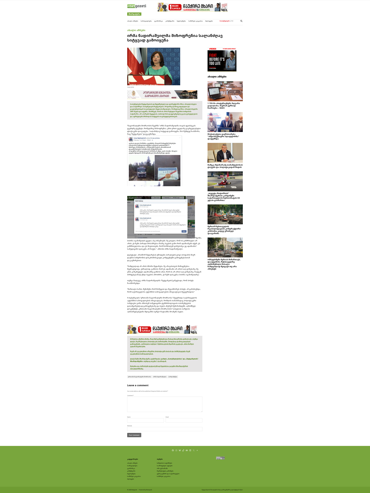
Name (129, 417)
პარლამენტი (172, 377)
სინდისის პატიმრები (164, 463)
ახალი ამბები (132, 21)
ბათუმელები (225, 21)
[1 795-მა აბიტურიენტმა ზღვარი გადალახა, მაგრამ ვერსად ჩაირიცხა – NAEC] (225, 91)
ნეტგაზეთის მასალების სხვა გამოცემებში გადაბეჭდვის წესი (222, 490)
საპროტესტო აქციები (164, 466)
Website (129, 426)
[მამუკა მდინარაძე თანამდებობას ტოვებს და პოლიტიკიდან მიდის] (225, 153)
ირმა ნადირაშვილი (159, 377)
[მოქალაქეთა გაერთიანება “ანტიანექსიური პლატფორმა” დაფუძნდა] (225, 122)
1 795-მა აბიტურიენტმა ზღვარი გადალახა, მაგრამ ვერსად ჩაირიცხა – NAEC (224, 105)
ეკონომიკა (158, 21)
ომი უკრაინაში (162, 468)
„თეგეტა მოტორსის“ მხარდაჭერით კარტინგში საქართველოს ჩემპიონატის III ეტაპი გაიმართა (224, 197)
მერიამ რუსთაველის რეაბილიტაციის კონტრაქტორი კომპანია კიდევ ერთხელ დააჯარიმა (224, 230)
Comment (130, 395)
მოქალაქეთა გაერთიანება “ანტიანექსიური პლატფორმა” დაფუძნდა (223, 136)
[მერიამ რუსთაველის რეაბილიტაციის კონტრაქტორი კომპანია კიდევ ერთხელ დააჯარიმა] (225, 214)
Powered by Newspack (145, 490)
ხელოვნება (181, 21)
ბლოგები (209, 21)
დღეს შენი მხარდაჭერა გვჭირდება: (145, 359)
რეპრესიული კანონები (165, 471)
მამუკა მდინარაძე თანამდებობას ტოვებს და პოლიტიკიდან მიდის (225, 165)
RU (232, 21)
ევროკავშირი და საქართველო (168, 474)
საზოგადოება (146, 21)
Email (167, 417)
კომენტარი (169, 21)
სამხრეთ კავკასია (195, 21)
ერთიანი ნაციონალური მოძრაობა (139, 377)
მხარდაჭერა (134, 14)
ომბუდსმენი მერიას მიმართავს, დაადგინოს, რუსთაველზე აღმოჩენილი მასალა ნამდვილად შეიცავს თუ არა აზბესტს (224, 264)
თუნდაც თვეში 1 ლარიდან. (154, 361)
